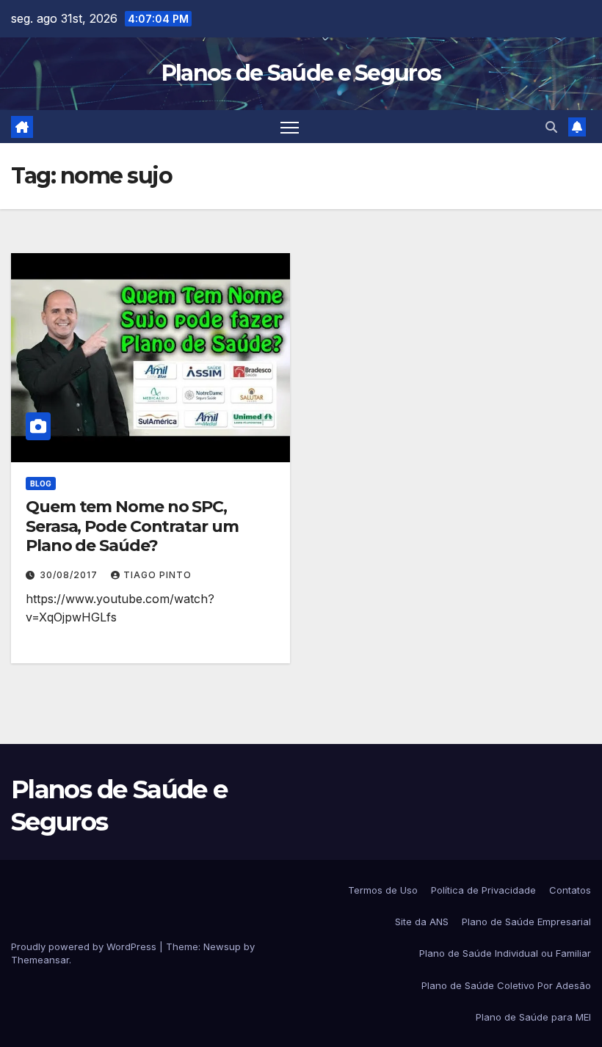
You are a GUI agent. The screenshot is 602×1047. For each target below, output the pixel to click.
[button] (551, 127)
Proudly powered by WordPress (85, 946)
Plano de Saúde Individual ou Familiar (505, 953)
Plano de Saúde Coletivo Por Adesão (506, 985)
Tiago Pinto (157, 574)
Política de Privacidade (483, 890)
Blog (40, 483)
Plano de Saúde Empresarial (526, 921)
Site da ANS (422, 921)
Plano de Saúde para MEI (533, 1017)
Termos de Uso (383, 890)
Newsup (222, 946)
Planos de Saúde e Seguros (301, 73)
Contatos (570, 890)
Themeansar (40, 960)
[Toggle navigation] (290, 126)
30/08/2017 (70, 574)
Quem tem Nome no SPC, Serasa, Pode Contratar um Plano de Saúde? (132, 526)
